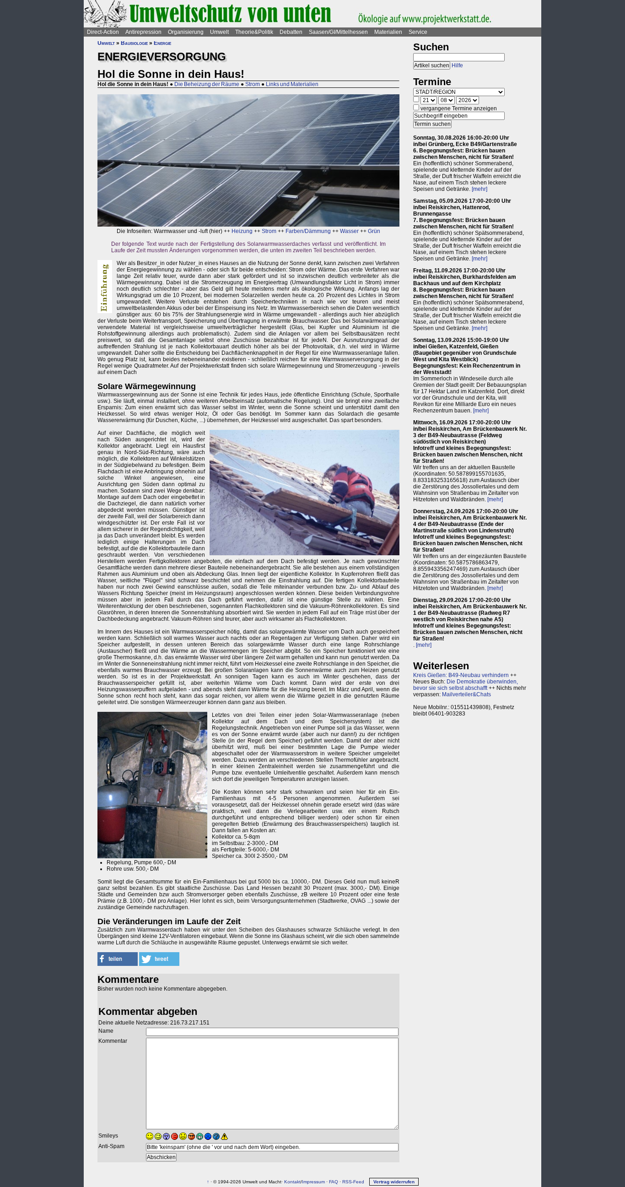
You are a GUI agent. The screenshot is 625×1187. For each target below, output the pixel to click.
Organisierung (186, 32)
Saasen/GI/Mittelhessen (338, 32)
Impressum (313, 1181)
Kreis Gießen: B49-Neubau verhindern (461, 675)
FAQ (333, 1181)
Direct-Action (103, 32)
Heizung (242, 231)
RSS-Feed (353, 1181)
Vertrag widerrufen (394, 1181)
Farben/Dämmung (308, 231)
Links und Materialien (292, 84)
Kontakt (292, 1181)
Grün (374, 231)
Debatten (291, 32)
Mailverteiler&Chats (466, 694)
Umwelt (219, 32)
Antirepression (143, 32)
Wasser (349, 231)
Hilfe (457, 65)
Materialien (388, 32)
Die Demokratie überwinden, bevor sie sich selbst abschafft (465, 684)
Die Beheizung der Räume (206, 84)
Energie (162, 43)
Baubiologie (134, 43)
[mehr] (479, 189)
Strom (252, 84)
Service (418, 32)
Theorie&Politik (254, 32)
